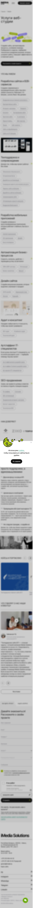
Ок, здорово (16, 461)
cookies (21, 450)
